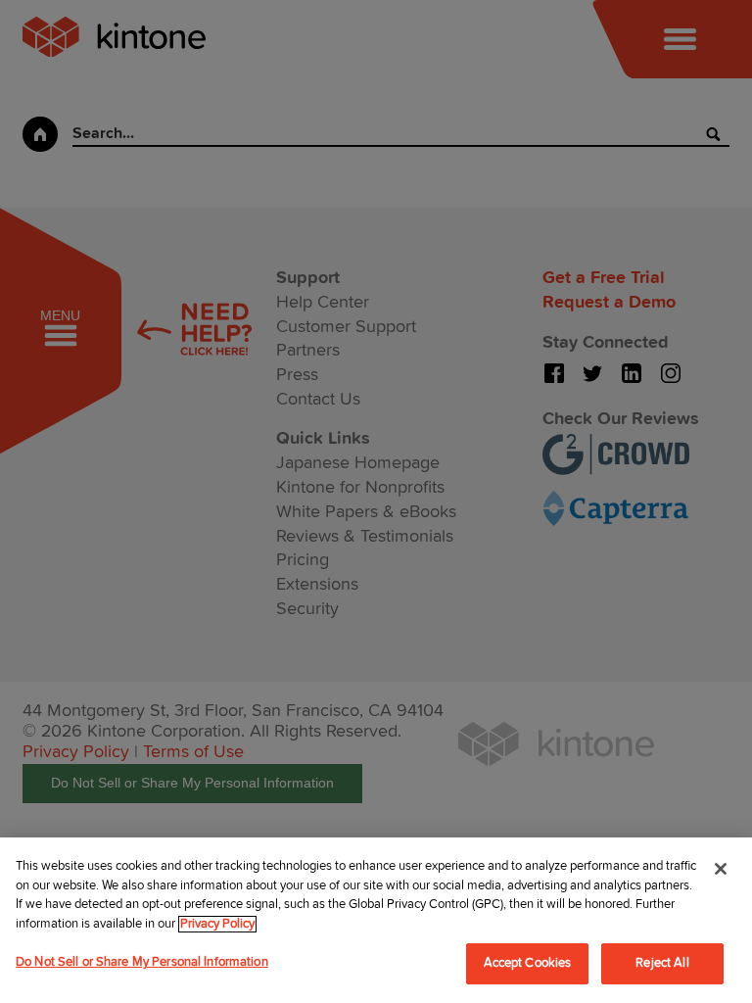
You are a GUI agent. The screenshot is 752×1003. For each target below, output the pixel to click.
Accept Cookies (528, 963)
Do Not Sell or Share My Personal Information (142, 962)
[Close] (720, 868)
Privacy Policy (217, 924)
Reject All (661, 963)
